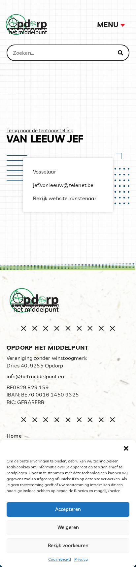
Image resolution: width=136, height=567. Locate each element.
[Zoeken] (120, 52)
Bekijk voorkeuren (68, 545)
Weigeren (68, 527)
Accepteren (68, 509)
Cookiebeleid (59, 559)
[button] (126, 448)
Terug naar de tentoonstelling (40, 130)
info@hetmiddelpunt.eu (35, 376)
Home (14, 435)
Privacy (81, 559)
